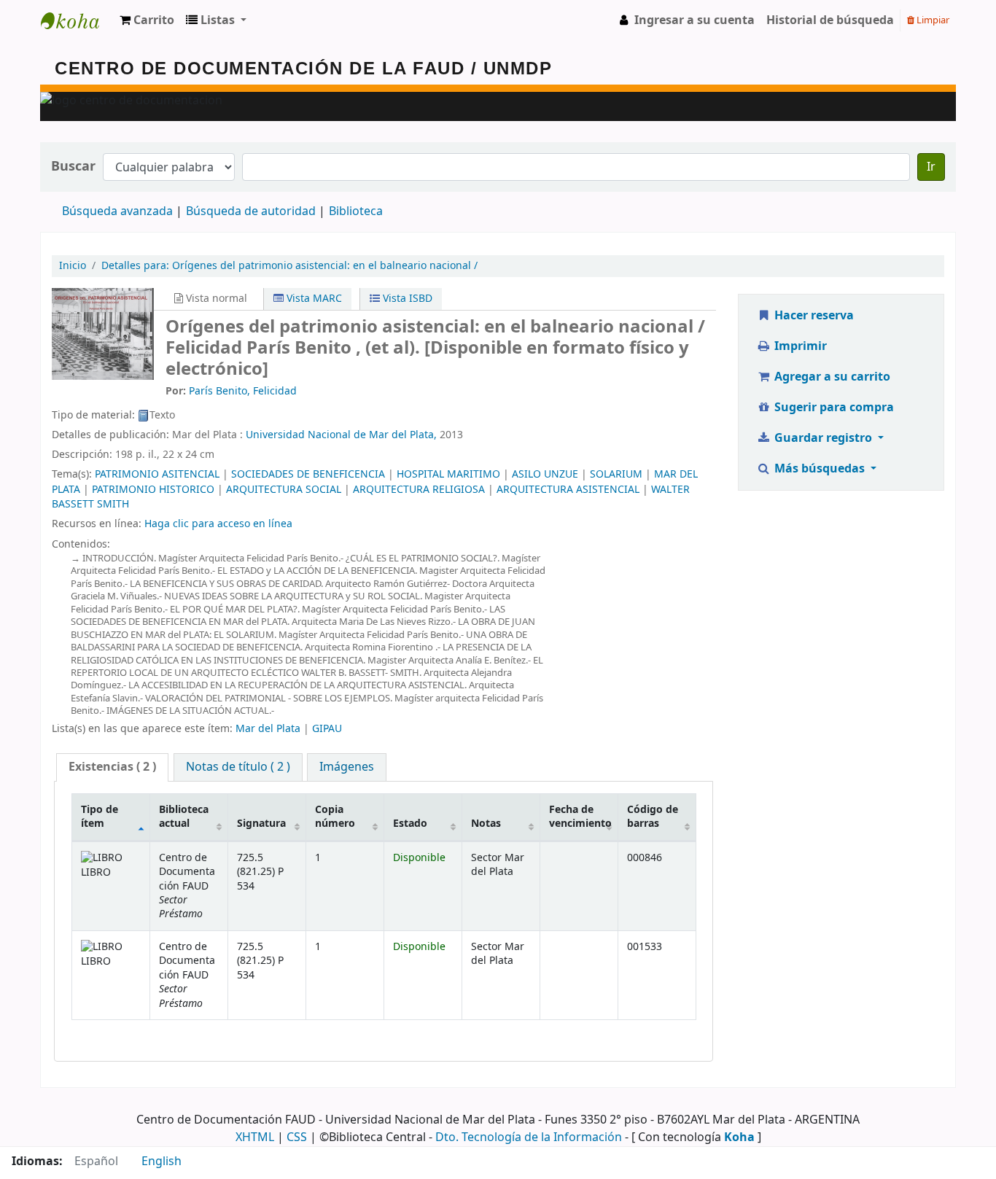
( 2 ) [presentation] (112, 767)
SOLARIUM (616, 474)
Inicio (72, 265)
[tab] (112, 767)
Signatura (261, 823)
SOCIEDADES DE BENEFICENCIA (308, 474)
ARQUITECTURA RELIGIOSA (419, 489)
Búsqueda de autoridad (251, 211)
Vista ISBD (406, 298)
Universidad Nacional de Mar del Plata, (341, 435)
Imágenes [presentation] (346, 767)
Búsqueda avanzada (117, 211)
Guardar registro (823, 438)
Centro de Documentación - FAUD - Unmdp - (77, 20)
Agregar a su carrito (830, 377)
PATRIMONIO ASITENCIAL (157, 474)
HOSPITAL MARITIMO (448, 474)
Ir (931, 167)
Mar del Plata (268, 728)
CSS (297, 1137)
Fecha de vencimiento (580, 816)
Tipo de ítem (99, 816)
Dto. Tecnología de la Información (528, 1137)
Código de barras (652, 816)
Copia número (335, 816)
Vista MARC (313, 298)
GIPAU (327, 728)
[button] (147, 20)
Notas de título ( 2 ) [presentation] (238, 767)
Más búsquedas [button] (819, 469)
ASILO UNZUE (545, 474)
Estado (410, 823)
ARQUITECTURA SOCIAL (283, 489)
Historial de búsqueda (830, 20)
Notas (486, 823)
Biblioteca (356, 211)
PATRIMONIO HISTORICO (153, 489)
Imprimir (799, 346)
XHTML (255, 1137)
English (161, 1161)
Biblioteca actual (184, 816)
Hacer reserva (812, 315)
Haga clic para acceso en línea (218, 524)
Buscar (73, 166)
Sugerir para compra (832, 407)
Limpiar (931, 20)
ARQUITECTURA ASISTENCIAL (568, 489)
